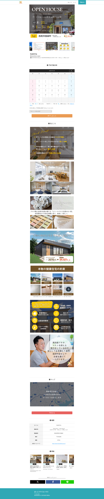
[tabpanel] (52, 21)
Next (73, 46)
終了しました (52, 116)
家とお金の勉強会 (73, 466)
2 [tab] (50, 39)
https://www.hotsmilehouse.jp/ (58, 443)
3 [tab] (52, 39)
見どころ (70, 2)
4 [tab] (54, 39)
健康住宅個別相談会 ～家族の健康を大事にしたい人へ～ (35, 467)
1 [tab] (47, 39)
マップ (74, 2)
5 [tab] (56, 39)
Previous (30, 46)
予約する (82, 2)
